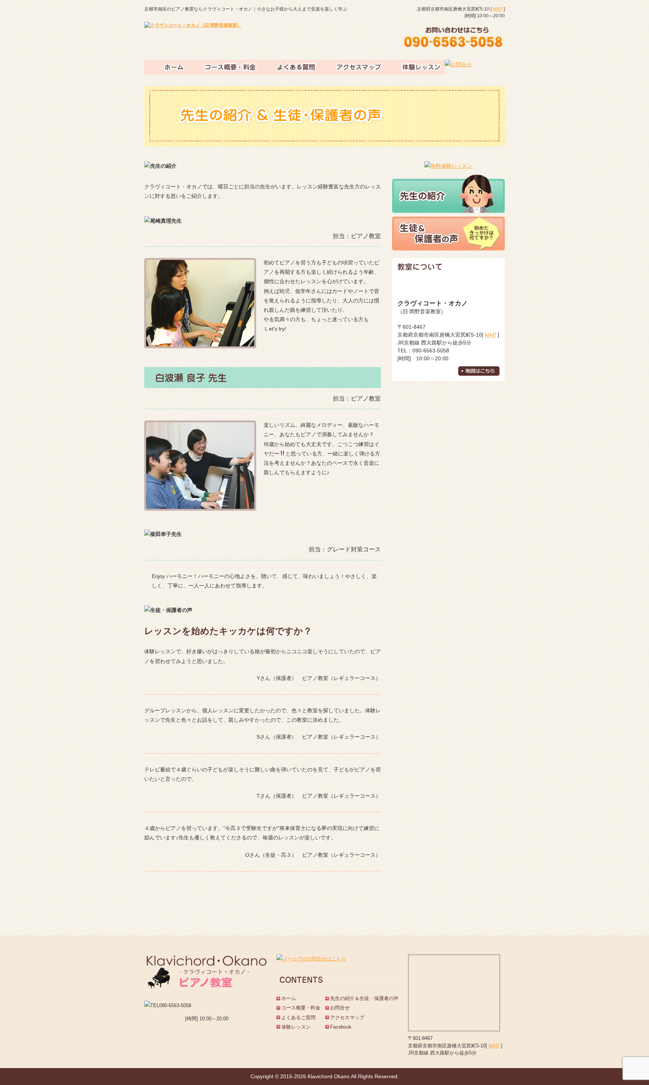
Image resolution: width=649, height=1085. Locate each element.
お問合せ (340, 1008)
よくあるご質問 (298, 1017)
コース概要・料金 (300, 1008)
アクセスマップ (347, 1017)
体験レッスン (296, 1027)
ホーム (288, 998)
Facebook (341, 1027)
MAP (498, 9)
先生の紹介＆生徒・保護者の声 (364, 998)
